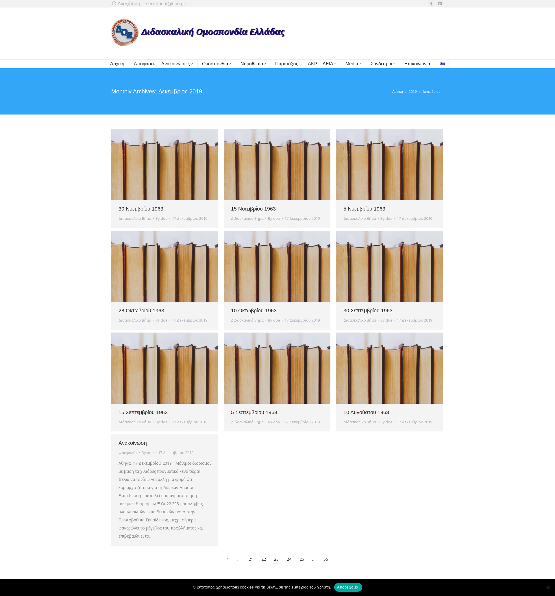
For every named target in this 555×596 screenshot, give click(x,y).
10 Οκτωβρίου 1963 (254, 310)
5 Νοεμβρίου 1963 (364, 209)
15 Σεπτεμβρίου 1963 (143, 412)
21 (251, 559)
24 (289, 559)
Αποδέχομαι (348, 587)
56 (325, 559)
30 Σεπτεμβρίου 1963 (368, 310)
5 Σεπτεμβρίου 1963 (254, 412)
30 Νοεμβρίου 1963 (141, 209)
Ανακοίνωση (133, 443)
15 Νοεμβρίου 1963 (253, 209)
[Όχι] (548, 587)
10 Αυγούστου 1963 (366, 412)
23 (276, 559)
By (162, 218)
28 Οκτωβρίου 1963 (141, 310)
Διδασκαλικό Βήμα (135, 218)
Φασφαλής (128, 452)
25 (301, 559)
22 (263, 559)
